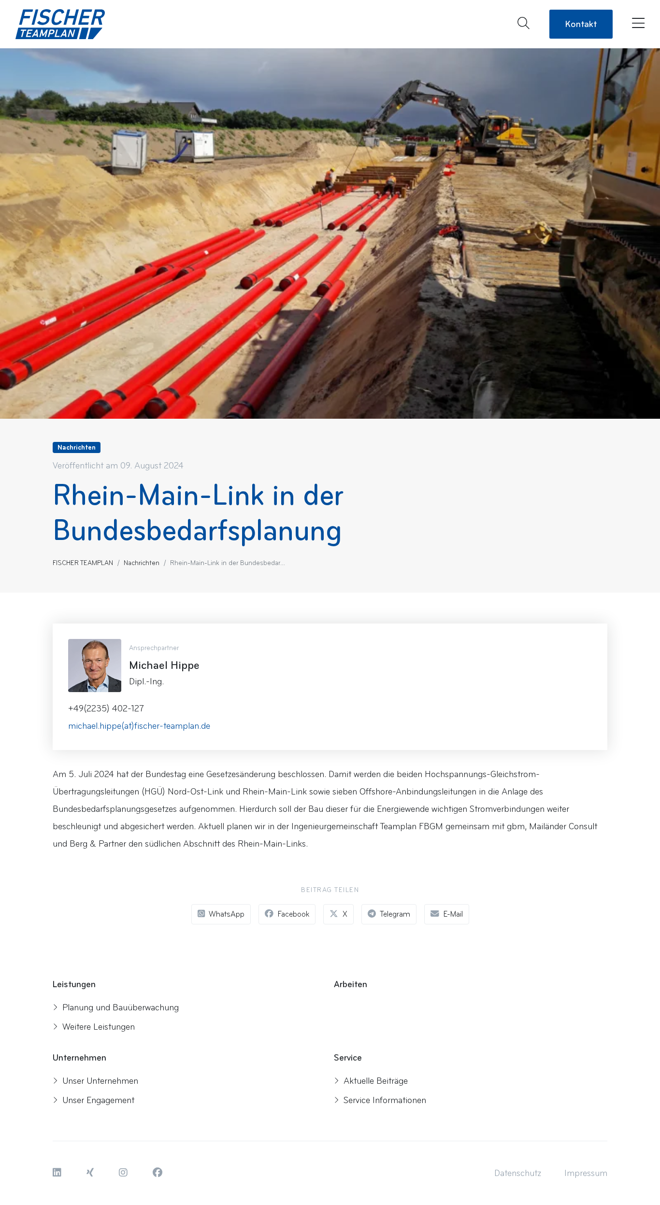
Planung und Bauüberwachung (120, 1007)
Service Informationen (385, 1100)
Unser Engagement (98, 1100)
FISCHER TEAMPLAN (83, 562)
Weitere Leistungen (98, 1027)
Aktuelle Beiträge (376, 1081)
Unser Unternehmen (100, 1081)
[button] (58, 1173)
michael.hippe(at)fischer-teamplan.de (139, 726)
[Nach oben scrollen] (633, 1167)
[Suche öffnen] (523, 24)
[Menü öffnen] (636, 24)
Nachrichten (141, 562)
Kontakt (581, 24)
